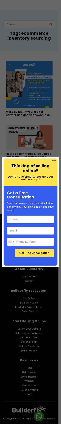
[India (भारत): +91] (11, 242)
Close (53, 160)
